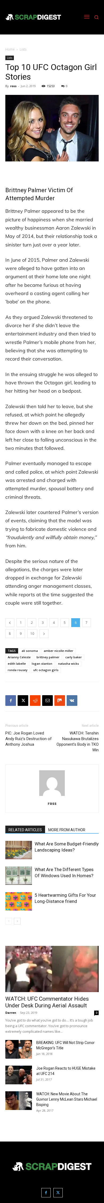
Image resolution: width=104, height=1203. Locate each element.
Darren (10, 1013)
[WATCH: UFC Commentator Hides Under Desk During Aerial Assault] (52, 969)
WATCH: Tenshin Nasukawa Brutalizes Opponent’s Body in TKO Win (78, 741)
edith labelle (17, 664)
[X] (23, 700)
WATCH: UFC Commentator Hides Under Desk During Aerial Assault (47, 1002)
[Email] (47, 700)
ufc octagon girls (45, 670)
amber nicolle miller (58, 651)
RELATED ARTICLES (25, 830)
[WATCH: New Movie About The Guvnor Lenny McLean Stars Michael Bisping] (18, 1100)
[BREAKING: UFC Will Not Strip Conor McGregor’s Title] (18, 1049)
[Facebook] (10, 700)
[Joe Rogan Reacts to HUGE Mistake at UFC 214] (18, 1075)
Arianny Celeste (19, 657)
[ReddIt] (35, 700)
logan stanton (42, 664)
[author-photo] (52, 796)
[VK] (72, 700)
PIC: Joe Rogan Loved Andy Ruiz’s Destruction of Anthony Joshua (28, 739)
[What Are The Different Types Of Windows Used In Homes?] (18, 876)
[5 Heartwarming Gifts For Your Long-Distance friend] (18, 901)
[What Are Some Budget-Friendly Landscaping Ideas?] (18, 850)
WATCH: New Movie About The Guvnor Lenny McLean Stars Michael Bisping (66, 1099)
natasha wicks (68, 664)
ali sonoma (30, 651)
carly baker (73, 657)
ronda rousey (17, 670)
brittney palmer (48, 657)
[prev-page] (8, 921)
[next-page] (17, 921)
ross (13, 86)
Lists (23, 49)
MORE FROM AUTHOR (66, 830)
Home (10, 49)
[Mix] (59, 700)
